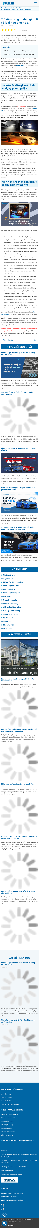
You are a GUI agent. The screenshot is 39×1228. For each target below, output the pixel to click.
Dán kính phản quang (7, 1125)
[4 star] (11, 30)
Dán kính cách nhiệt (6, 1128)
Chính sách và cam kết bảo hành (10, 1104)
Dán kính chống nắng (7, 1121)
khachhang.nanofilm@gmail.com (14, 1200)
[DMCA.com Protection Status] (19, 1210)
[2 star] (5, 30)
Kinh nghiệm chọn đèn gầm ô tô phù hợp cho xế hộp (19, 54)
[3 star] (8, 30)
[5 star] (14, 30)
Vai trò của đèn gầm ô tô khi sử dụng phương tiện (19, 51)
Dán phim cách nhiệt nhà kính (9, 1114)
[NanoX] (9, 1180)
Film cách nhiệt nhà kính (7, 1131)
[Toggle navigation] (35, 3)
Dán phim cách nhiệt (7, 1135)
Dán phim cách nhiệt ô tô (8, 1118)
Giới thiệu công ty (6, 1094)
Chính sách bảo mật (6, 1097)
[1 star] (2, 30)
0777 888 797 (13, 1197)
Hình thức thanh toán (7, 1101)
